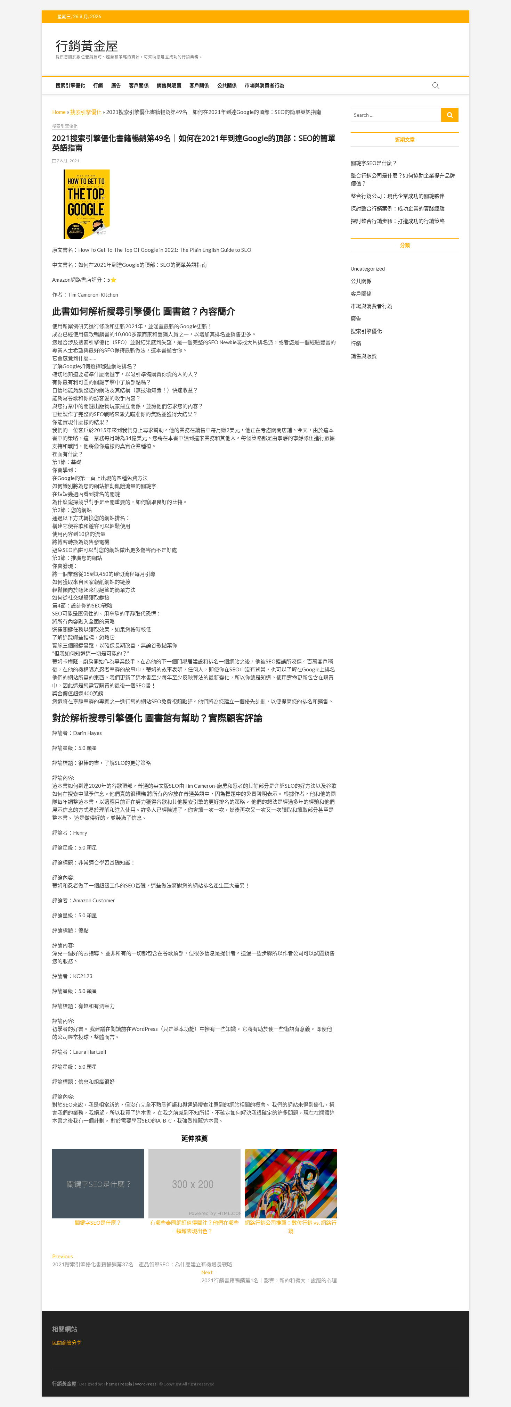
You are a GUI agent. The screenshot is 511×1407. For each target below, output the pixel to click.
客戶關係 (139, 85)
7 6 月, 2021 (67, 160)
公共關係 (227, 85)
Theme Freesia (118, 1384)
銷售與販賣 (169, 85)
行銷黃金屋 (87, 46)
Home (59, 112)
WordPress (145, 1384)
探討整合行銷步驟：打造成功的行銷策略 (398, 221)
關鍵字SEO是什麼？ (98, 1222)
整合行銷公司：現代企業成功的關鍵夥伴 (398, 196)
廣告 (116, 85)
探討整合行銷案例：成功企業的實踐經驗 (398, 208)
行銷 (98, 85)
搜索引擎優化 (70, 85)
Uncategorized (368, 268)
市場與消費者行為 (264, 85)
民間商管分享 (66, 1343)
